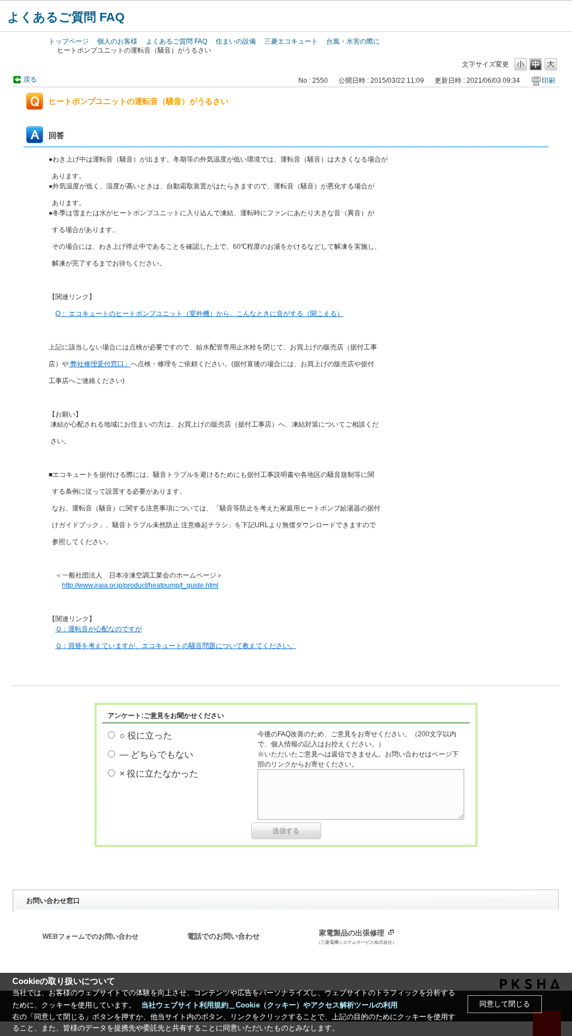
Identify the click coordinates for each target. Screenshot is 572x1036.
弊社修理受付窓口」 (100, 364)
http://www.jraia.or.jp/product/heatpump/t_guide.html (140, 585)
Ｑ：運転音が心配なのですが (98, 629)
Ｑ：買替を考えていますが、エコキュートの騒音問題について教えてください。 (175, 646)
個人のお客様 (117, 41)
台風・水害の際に (353, 41)
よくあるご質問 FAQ (66, 17)
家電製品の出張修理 (356, 937)
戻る (30, 79)
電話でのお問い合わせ (223, 936)
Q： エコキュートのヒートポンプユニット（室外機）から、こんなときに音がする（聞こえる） (199, 314)
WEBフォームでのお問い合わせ (90, 936)
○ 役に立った (146, 735)
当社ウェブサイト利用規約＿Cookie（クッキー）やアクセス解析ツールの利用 (269, 1005)
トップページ (69, 41)
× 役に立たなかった (159, 773)
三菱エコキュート (291, 41)
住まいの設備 (236, 41)
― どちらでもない (156, 754)
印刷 (548, 80)
